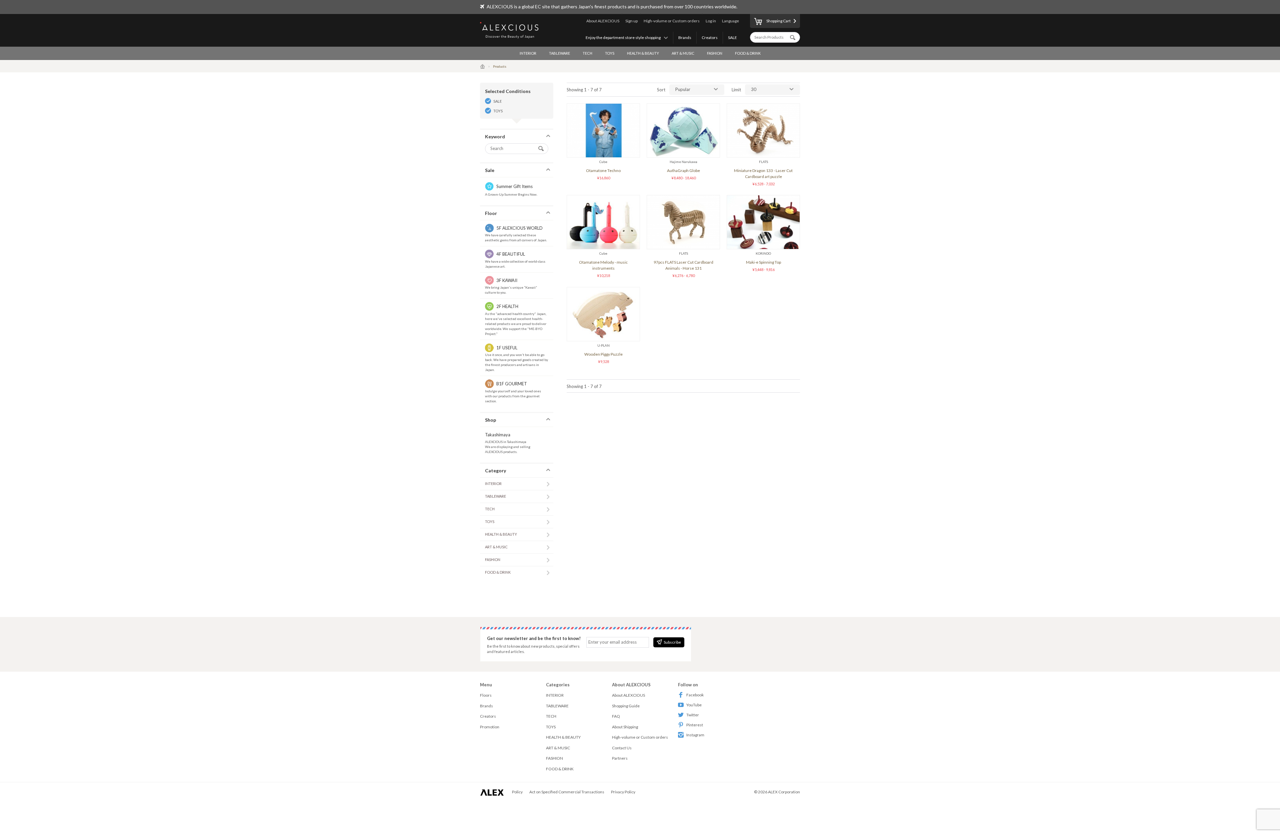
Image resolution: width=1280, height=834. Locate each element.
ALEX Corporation (784, 791)
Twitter (692, 714)
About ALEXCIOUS (602, 20)
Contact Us (622, 747)
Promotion (489, 726)
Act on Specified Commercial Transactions (566, 791)
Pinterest (694, 724)
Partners (620, 758)
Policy (517, 791)
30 (753, 89)
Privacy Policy (623, 791)
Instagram (695, 734)
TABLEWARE (559, 53)
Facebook (695, 694)
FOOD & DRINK (748, 53)
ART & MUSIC (683, 53)
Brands (684, 37)
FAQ (616, 716)
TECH (587, 53)
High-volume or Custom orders (672, 20)
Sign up (631, 20)
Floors (486, 695)
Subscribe (672, 642)
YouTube (694, 704)
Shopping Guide (626, 705)
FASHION (714, 53)
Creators (710, 37)
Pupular (682, 89)
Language (730, 20)
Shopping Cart (778, 20)
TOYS (609, 53)
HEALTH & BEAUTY (643, 53)
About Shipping (625, 726)
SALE (732, 37)
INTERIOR (528, 53)
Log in (711, 20)
